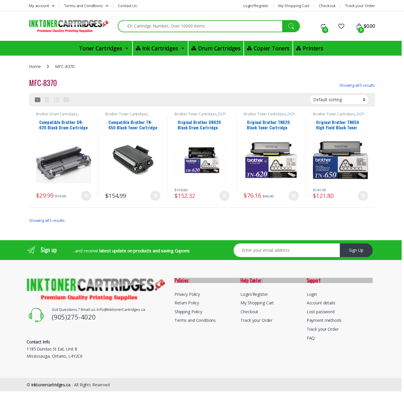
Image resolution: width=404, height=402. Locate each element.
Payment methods (324, 320)
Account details (321, 303)
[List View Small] (66, 100)
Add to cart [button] (86, 196)
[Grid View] (37, 100)
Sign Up (356, 250)
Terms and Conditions (83, 5)
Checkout (327, 5)
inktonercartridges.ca (50, 385)
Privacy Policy (187, 294)
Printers (313, 48)
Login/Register (256, 5)
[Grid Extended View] (47, 100)
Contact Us (127, 5)
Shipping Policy (188, 311)
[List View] (56, 100)
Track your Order (360, 5)
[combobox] (200, 26)
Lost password (320, 311)
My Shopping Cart (293, 5)
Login (312, 294)
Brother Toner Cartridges (126, 114)
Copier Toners (272, 48)
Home (35, 66)
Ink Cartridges (160, 48)
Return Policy (186, 303)
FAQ (311, 338)
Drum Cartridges (219, 48)
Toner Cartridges (100, 48)
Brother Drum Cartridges (57, 114)
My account (39, 5)
